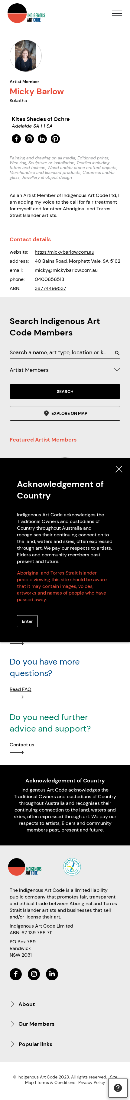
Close (119, 469)
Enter (27, 621)
